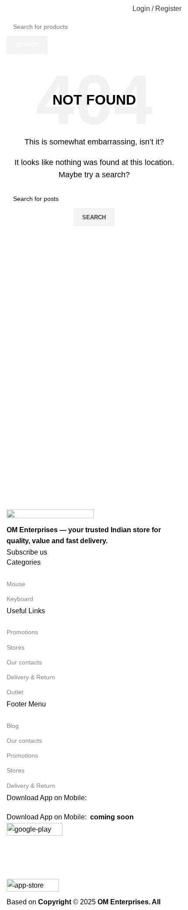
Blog (13, 725)
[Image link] (50, 516)
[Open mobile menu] (10, 9)
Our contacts (24, 662)
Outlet (15, 692)
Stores (15, 647)
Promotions (22, 632)
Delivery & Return (31, 677)
